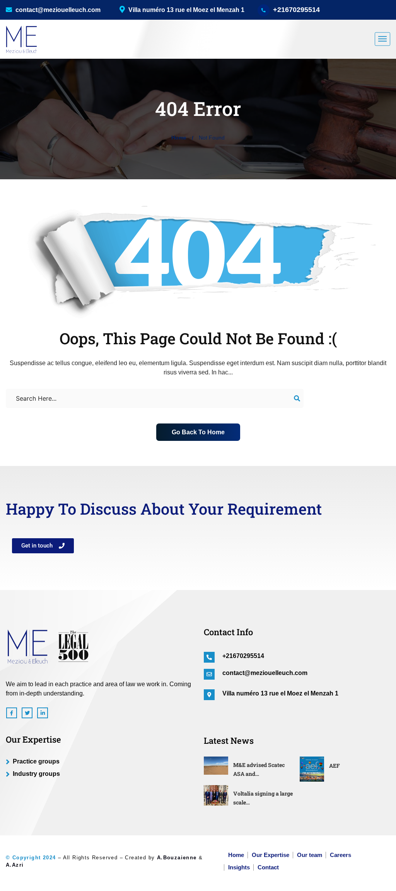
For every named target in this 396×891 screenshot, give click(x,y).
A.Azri (15, 865)
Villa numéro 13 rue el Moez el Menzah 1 (280, 693)
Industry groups (36, 773)
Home (178, 137)
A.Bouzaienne (177, 857)
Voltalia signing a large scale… (263, 798)
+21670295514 (296, 10)
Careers (340, 855)
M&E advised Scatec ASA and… (259, 769)
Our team (309, 855)
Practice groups (36, 761)
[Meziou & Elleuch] (21, 39)
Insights (239, 867)
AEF (334, 765)
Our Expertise (270, 855)
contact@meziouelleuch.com (57, 10)
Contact (268, 867)
